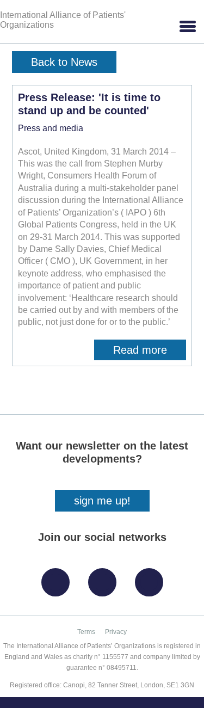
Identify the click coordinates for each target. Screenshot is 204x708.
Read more (149, 352)
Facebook (58, 578)
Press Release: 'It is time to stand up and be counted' (89, 103)
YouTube (151, 578)
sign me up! (102, 501)
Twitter (105, 578)
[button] (187, 27)
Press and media (50, 128)
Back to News (64, 62)
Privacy (116, 632)
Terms (86, 632)
